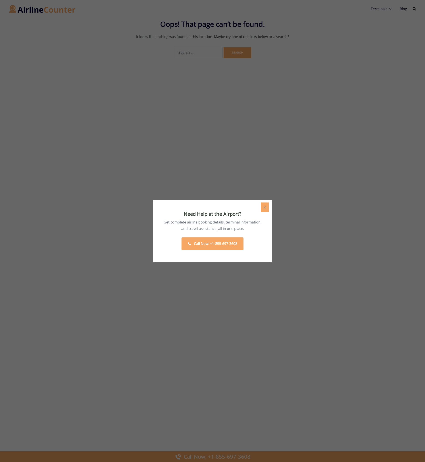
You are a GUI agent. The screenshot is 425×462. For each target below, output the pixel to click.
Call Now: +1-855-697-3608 (215, 243)
